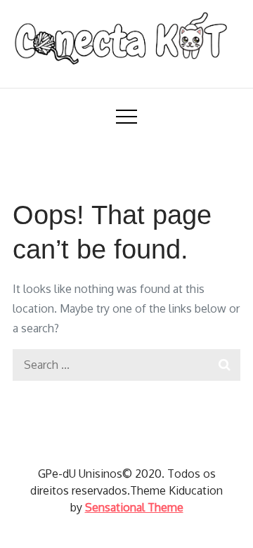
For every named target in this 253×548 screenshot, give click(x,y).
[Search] (224, 365)
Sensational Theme (134, 507)
